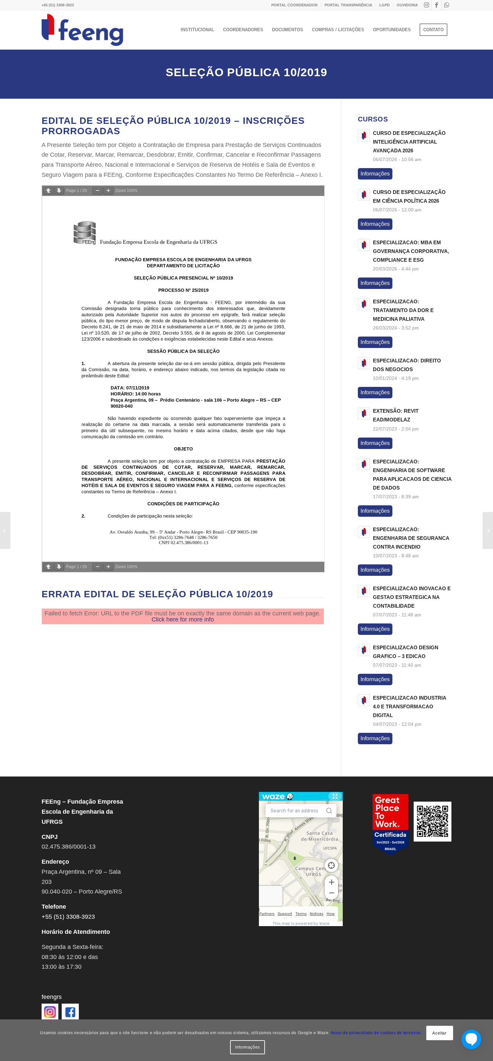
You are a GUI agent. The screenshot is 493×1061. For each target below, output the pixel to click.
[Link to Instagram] (426, 5)
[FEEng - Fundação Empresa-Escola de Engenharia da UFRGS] (82, 29)
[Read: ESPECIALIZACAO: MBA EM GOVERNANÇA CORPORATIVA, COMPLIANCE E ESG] (364, 245)
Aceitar (439, 1033)
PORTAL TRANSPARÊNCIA (348, 5)
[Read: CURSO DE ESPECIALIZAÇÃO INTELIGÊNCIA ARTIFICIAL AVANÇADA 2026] (364, 136)
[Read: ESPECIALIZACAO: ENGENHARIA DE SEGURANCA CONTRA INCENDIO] (364, 532)
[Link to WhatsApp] (447, 5)
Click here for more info (183, 619)
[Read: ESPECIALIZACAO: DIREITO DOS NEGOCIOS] (364, 363)
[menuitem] (294, 5)
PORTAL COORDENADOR (294, 5)
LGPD (384, 5)
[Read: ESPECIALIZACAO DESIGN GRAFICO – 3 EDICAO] (364, 650)
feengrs (52, 997)
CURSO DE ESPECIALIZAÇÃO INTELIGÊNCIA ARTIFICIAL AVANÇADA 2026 (409, 141)
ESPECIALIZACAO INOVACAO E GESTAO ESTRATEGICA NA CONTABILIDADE (412, 597)
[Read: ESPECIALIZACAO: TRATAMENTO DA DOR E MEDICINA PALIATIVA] (364, 304)
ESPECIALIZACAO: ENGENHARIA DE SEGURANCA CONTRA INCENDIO (411, 538)
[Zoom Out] (98, 191)
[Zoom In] (108, 191)
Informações (375, 173)
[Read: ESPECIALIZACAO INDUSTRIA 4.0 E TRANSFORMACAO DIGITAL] (364, 700)
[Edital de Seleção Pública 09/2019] (5, 530)
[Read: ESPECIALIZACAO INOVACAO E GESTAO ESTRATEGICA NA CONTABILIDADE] (364, 591)
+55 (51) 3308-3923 (58, 5)
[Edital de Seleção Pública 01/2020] (488, 530)
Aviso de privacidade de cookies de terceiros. (376, 1032)
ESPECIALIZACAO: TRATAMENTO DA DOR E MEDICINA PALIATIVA (403, 310)
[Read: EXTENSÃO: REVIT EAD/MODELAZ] (364, 413)
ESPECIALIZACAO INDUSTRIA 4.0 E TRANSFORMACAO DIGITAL (409, 706)
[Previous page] (48, 191)
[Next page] (59, 191)
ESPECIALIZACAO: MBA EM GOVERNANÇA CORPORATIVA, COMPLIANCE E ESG (411, 251)
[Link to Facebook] (436, 5)
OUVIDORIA (407, 5)
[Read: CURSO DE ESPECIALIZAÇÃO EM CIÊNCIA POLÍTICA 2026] (364, 195)
